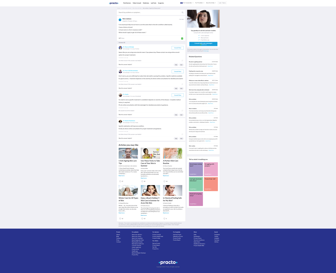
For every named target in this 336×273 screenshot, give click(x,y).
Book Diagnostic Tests (138, 240)
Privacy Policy (198, 238)
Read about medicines (138, 243)
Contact (118, 242)
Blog (117, 236)
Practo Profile (156, 238)
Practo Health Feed (158, 236)
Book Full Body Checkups (139, 253)
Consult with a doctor (126, 8)
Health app (135, 251)
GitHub (216, 242)
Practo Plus (135, 254)
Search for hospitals (137, 238)
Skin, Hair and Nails (137, 8)
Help (195, 234)
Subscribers (197, 242)
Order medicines (136, 247)
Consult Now (177, 48)
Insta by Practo (177, 234)
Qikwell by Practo (178, 236)
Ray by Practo (156, 243)
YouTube (216, 240)
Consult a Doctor (136, 245)
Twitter (216, 236)
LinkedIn (216, 238)
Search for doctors (137, 234)
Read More (210, 66)
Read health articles (137, 242)
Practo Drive (135, 249)
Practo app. (206, 51)
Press (117, 240)
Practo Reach (156, 245)
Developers (197, 236)
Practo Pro (155, 249)
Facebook (217, 234)
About (118, 234)
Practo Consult (157, 234)
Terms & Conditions (199, 240)
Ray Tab (155, 247)
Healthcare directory (199, 243)
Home (118, 8)
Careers (118, 238)
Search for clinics (136, 236)
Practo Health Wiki (199, 245)
